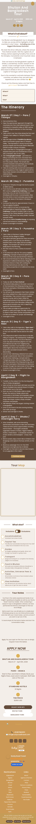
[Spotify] (20, 741)
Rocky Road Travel (18, 756)
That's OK (9, 821)
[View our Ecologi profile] (18, 748)
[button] (14, 25)
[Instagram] (16, 741)
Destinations (10, 772)
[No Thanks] (34, 819)
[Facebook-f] (11, 741)
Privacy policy (26, 821)
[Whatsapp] (24, 741)
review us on (16, 764)
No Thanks (17, 821)
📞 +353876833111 (18, 732)
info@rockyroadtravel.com (19, 734)
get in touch (12, 85)
